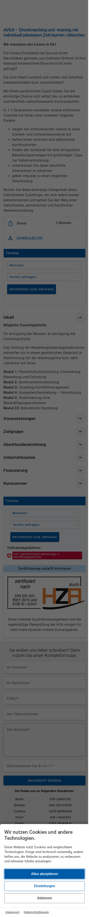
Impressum (12, 912)
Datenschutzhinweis (36, 912)
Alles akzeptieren (44, 874)
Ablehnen (44, 898)
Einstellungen (44, 886)
